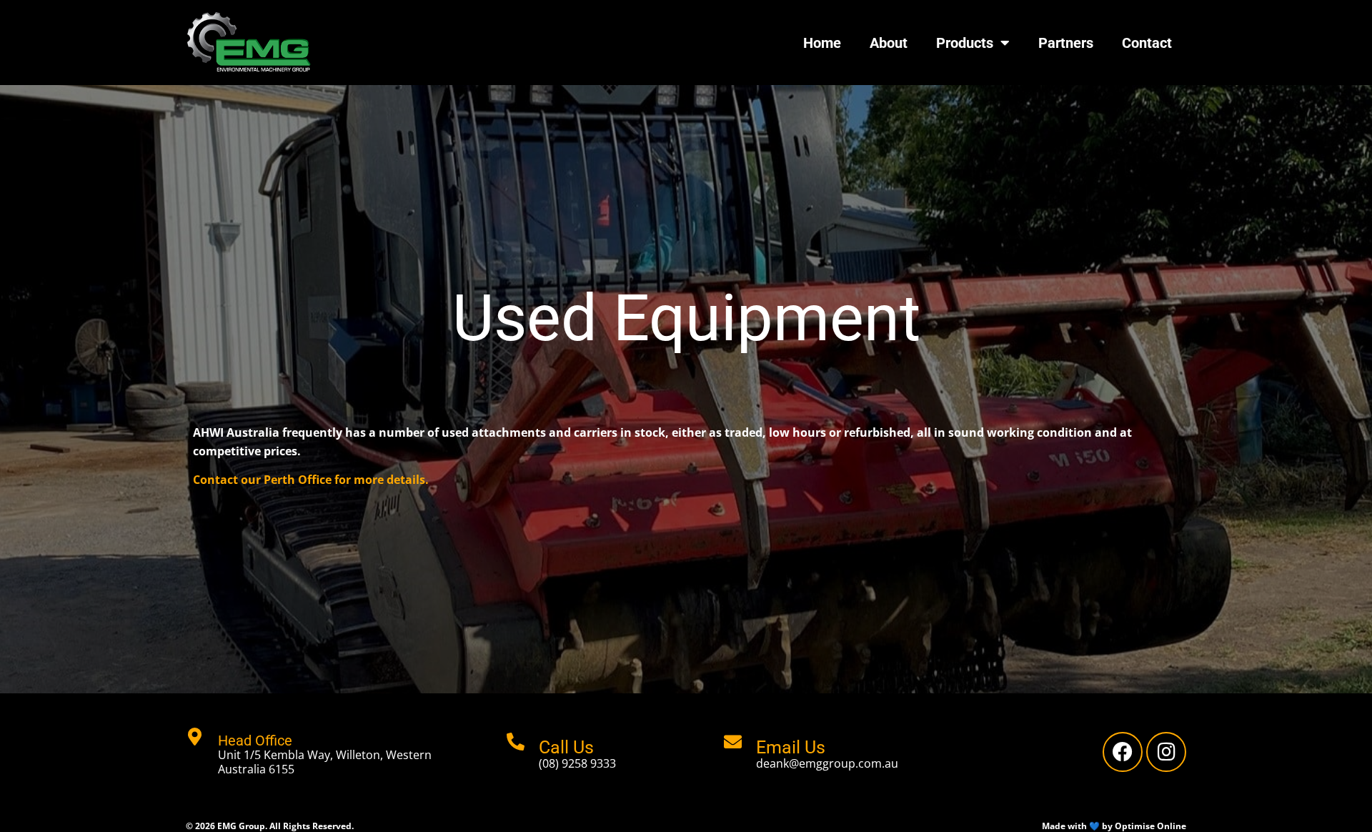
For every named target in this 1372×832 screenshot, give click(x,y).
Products (964, 42)
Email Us (790, 747)
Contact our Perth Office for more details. (311, 479)
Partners (1065, 42)
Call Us (566, 747)
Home (822, 42)
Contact (1147, 42)
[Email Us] (733, 742)
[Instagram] (1166, 752)
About (889, 42)
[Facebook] (1123, 752)
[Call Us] (516, 742)
